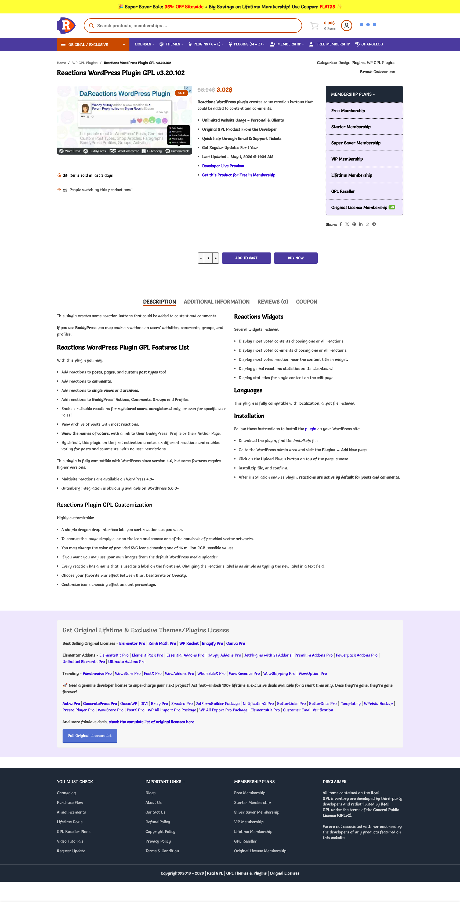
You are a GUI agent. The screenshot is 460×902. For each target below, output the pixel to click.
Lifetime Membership (253, 831)
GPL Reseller (245, 841)
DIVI (144, 703)
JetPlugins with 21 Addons (267, 655)
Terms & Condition (162, 850)
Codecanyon (384, 71)
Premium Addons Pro (314, 655)
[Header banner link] (230, 6)
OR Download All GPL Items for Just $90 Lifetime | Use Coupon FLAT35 (257, 277)
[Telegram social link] (374, 224)
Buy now (296, 258)
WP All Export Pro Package (223, 709)
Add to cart (246, 258)
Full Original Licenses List (90, 735)
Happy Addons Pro (224, 655)
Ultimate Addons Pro (127, 661)
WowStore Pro (128, 673)
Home (61, 62)
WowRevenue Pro (244, 673)
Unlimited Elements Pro (84, 661)
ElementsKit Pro (114, 655)
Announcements (71, 812)
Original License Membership (260, 850)
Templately (351, 703)
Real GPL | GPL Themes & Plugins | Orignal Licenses (253, 873)
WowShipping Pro (279, 673)
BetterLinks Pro (291, 703)
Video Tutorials (70, 841)
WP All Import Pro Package (172, 709)
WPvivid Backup (379, 703)
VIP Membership (249, 821)
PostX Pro (153, 673)
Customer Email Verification (308, 709)
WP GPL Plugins (84, 62)
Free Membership (250, 792)
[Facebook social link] (340, 224)
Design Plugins (351, 62)
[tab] (159, 301)
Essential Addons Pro (185, 655)
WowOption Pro (313, 673)
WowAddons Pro (179, 673)
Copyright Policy (160, 831)
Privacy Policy (158, 841)
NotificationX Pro (258, 703)
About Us (154, 802)
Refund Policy (158, 821)
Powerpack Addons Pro (357, 655)
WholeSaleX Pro (211, 673)
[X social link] (347, 224)
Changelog (66, 792)
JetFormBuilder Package (218, 703)
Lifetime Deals (69, 821)
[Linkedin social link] (361, 224)
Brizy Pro (159, 703)
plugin (310, 428)
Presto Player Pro (79, 709)
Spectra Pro (182, 703)
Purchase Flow (70, 802)
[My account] (346, 25)
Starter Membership (252, 802)
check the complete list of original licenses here (151, 721)
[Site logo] (66, 24)
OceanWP (129, 703)
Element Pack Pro (147, 655)
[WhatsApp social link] (367, 224)
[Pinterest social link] (354, 224)
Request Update (71, 850)
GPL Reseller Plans (73, 831)
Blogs (150, 792)
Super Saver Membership (257, 812)
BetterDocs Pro (323, 703)
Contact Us (155, 812)
